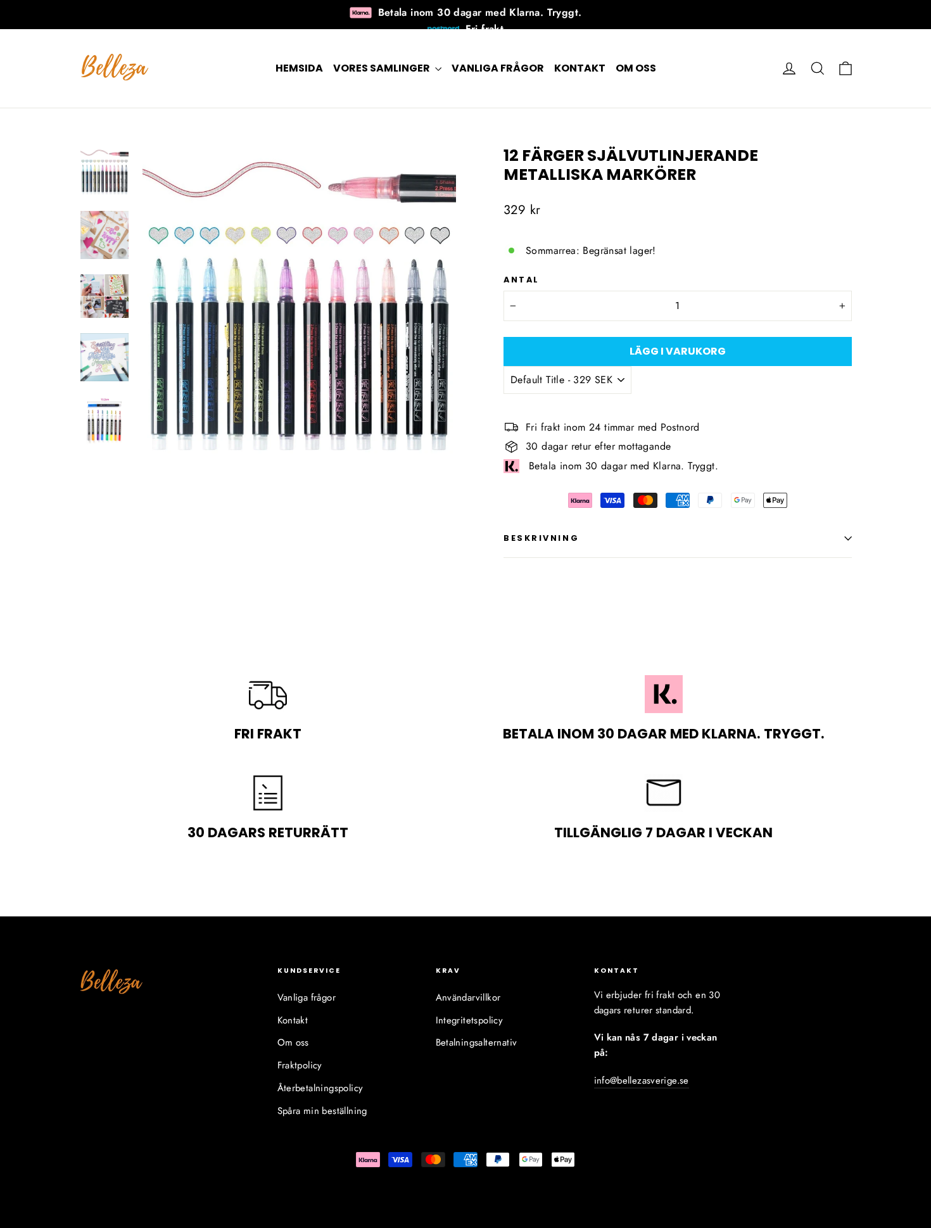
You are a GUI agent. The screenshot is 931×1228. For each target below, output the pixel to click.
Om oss (636, 68)
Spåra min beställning (322, 1111)
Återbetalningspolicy (320, 1088)
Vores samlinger (382, 68)
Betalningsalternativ (476, 1042)
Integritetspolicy (470, 1020)
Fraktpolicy (299, 1065)
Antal (522, 279)
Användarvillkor (468, 997)
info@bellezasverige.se (641, 1080)
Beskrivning (541, 538)
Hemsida (299, 68)
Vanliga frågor (498, 68)
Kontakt (579, 68)
